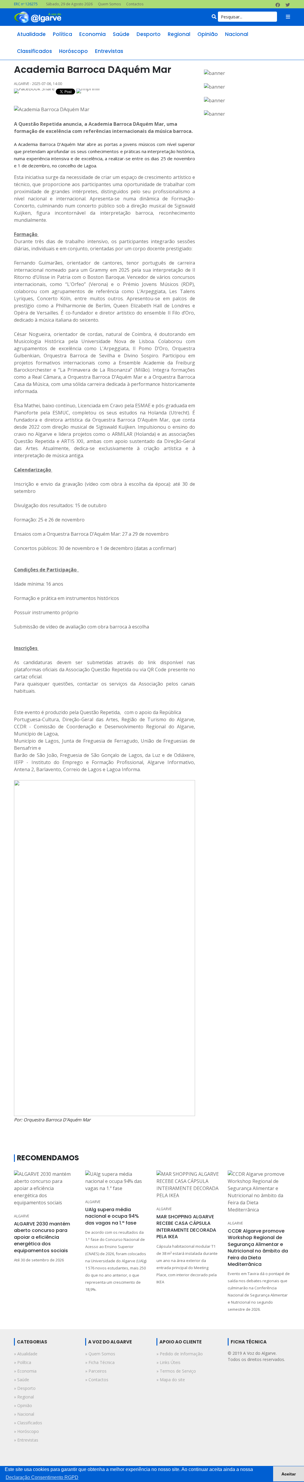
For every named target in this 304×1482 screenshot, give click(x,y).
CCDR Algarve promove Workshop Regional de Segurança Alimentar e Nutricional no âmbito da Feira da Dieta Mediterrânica (258, 1248)
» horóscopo (26, 1431)
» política (22, 1362)
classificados (34, 51)
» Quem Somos (100, 1354)
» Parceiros (96, 1371)
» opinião (23, 1405)
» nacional (24, 1414)
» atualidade (25, 1354)
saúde (121, 34)
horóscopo (73, 51)
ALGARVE (21, 1216)
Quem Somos (109, 4)
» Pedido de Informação (179, 1354)
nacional (236, 34)
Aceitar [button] (288, 1474)
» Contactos (96, 1379)
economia (92, 34)
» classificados (28, 1423)
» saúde (21, 1379)
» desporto (25, 1388)
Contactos (134, 4)
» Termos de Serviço (176, 1371)
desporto (149, 34)
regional (179, 34)
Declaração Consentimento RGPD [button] (42, 1477)
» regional (24, 1397)
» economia (25, 1371)
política (62, 34)
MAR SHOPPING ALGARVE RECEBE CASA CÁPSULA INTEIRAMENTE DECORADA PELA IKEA (186, 1226)
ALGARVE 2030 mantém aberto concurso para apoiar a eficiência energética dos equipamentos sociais (42, 1237)
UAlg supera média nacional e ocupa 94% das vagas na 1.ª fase (112, 1216)
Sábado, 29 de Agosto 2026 (69, 4)
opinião (207, 34)
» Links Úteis (168, 1362)
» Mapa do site (170, 1379)
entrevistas (109, 51)
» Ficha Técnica (100, 1362)
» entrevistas (26, 1440)
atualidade (31, 34)
